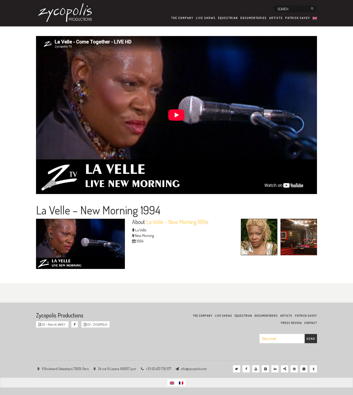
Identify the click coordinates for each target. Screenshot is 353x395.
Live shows (206, 18)
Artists (276, 18)
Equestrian (228, 18)
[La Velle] (257, 237)
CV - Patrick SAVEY (53, 324)
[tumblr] (313, 368)
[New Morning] (297, 237)
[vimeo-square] (265, 368)
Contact (310, 323)
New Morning (144, 235)
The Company (182, 18)
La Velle (140, 230)
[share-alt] (284, 368)
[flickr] (303, 368)
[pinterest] (294, 368)
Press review (291, 323)
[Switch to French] (181, 382)
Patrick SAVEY (297, 18)
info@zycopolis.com (194, 369)
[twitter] (236, 368)
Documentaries (253, 18)
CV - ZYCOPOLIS (96, 324)
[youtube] (255, 368)
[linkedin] (275, 368)
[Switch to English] (171, 382)
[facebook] (246, 368)
